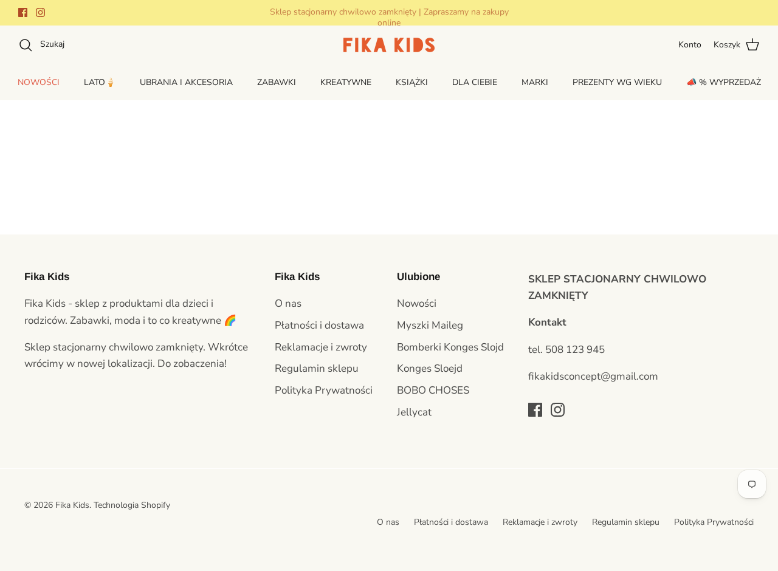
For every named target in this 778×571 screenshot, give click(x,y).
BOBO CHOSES (433, 390)
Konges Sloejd (430, 368)
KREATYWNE (345, 82)
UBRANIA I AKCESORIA (186, 82)
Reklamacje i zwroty (321, 347)
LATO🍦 (99, 82)
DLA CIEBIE (474, 82)
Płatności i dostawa (319, 325)
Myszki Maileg (430, 325)
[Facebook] (22, 12)
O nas (288, 303)
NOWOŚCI (39, 82)
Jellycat (414, 412)
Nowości (416, 303)
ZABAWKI (276, 82)
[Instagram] (40, 12)
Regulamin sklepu (317, 368)
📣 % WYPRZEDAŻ (723, 82)
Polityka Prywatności (324, 390)
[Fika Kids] (389, 45)
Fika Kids (72, 505)
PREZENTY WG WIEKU (617, 82)
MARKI (535, 82)
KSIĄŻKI (412, 82)
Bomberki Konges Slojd (450, 347)
